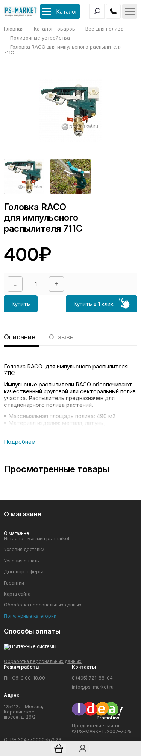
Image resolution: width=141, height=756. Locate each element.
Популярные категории (30, 616)
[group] (24, 176)
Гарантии (14, 583)
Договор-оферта (24, 571)
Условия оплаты (22, 561)
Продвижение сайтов (96, 726)
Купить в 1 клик (93, 303)
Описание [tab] (20, 337)
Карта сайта (17, 594)
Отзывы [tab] (62, 337)
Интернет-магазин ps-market (37, 538)
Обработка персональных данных (43, 605)
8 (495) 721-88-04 (92, 678)
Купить (20, 303)
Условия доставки (24, 549)
